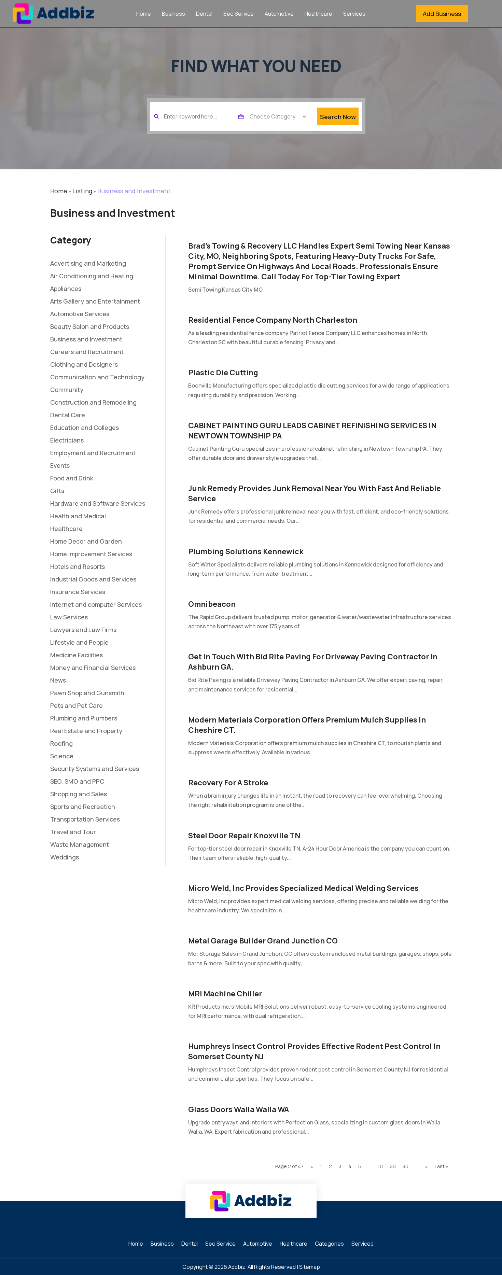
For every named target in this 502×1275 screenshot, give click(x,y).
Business (173, 14)
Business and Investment (134, 191)
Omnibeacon (212, 604)
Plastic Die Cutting (223, 372)
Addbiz (236, 1267)
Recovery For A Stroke (228, 782)
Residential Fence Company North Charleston (272, 320)
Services (354, 14)
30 (405, 1166)
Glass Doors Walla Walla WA (238, 1109)
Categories (329, 1244)
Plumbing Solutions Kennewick (245, 551)
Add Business (442, 14)
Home (143, 14)
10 (380, 1166)
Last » (441, 1166)
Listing (82, 191)
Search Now (338, 117)
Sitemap (309, 1267)
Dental (204, 14)
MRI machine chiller (225, 994)
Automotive (279, 14)
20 (393, 1166)
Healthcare (318, 14)
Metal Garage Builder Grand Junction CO (263, 941)
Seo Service (238, 14)
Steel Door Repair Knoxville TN (244, 835)
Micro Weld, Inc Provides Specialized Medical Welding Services (303, 888)
